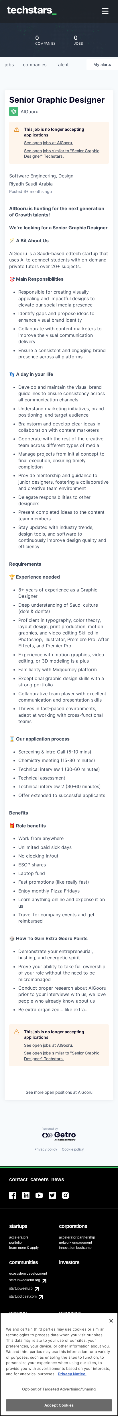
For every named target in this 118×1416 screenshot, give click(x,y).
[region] (59, 1364)
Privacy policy (45, 1149)
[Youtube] (42, 1198)
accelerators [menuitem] (18, 1237)
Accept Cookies (59, 1405)
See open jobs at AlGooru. (48, 142)
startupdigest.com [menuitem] (23, 1296)
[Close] (111, 1321)
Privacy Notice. (72, 1374)
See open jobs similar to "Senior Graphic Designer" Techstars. (61, 153)
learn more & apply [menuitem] (24, 1248)
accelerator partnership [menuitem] (77, 1237)
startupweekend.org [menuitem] (24, 1280)
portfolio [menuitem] (15, 1243)
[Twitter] (55, 1198)
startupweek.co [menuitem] (21, 1288)
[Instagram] (68, 1198)
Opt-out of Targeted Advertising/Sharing (59, 1389)
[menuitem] (106, 11)
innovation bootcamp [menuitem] (75, 1248)
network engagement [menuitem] (75, 1243)
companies (34, 64)
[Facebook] (15, 1198)
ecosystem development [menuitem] (28, 1274)
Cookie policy (73, 1149)
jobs (9, 64)
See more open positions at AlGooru (59, 1092)
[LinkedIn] (29, 1198)
